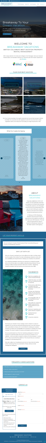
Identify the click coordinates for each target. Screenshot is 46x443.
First (18, 399)
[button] (23, 367)
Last (31, 399)
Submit (22, 425)
